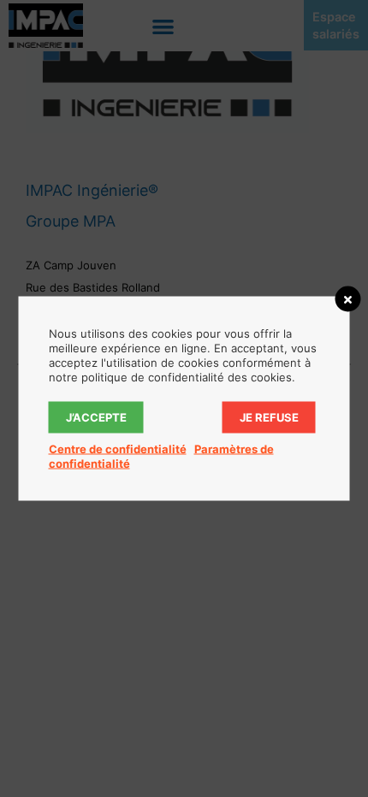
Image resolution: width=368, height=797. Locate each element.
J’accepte (96, 417)
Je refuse (269, 417)
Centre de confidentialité (118, 449)
